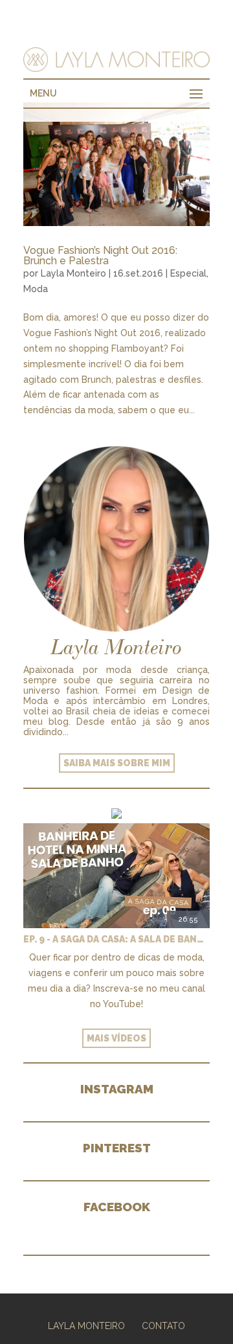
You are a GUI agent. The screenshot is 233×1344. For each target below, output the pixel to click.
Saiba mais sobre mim (116, 763)
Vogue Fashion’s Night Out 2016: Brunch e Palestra (100, 255)
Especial (188, 273)
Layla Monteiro (73, 273)
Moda (35, 289)
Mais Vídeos (116, 1038)
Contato (163, 1326)
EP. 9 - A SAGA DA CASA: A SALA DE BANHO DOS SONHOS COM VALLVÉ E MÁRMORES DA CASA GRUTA (116, 939)
